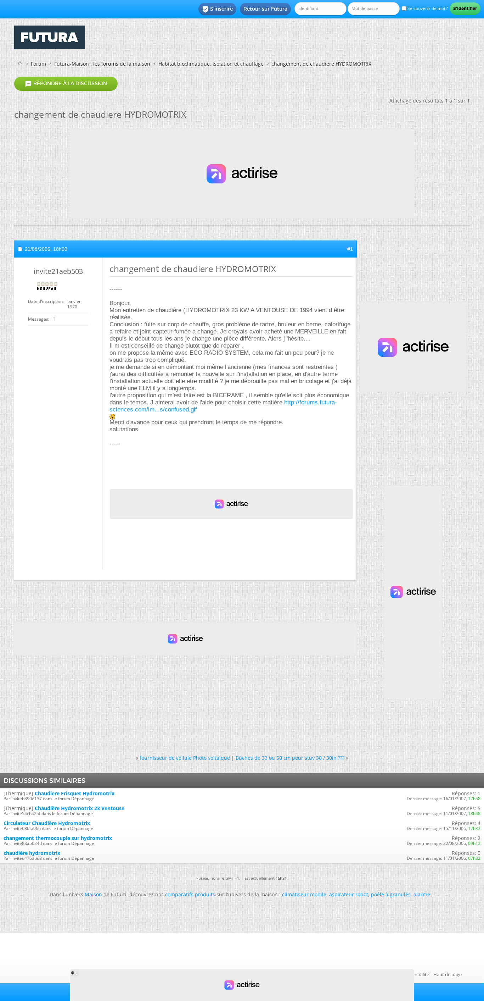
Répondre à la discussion (66, 83)
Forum (38, 63)
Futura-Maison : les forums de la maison (102, 63)
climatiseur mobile (304, 894)
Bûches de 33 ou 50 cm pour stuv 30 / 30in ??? (290, 757)
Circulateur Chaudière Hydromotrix (47, 823)
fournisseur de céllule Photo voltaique (185, 757)
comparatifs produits (190, 894)
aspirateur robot (348, 894)
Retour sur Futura (265, 9)
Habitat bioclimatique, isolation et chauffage (211, 63)
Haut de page (447, 974)
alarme (421, 894)
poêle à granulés (391, 894)
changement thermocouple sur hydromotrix (58, 838)
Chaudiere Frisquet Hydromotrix (74, 793)
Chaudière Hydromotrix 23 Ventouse (79, 808)
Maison (93, 894)
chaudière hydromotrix (32, 853)
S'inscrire (217, 9)
